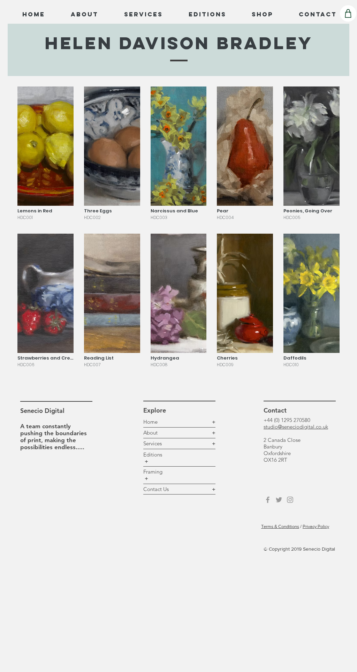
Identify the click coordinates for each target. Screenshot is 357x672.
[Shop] (348, 13)
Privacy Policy (316, 526)
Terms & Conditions (280, 526)
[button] (45, 154)
